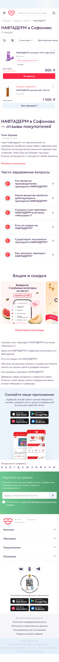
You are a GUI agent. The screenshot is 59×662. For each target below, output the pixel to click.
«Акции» (44, 367)
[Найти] (54, 13)
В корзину (29, 76)
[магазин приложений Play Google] (39, 414)
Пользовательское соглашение (29, 630)
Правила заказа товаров (29, 633)
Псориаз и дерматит (26, 86)
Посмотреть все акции (29, 330)
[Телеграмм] (38, 569)
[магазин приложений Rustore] (39, 421)
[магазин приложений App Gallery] (19, 421)
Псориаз (20, 94)
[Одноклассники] (29, 569)
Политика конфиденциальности (29, 622)
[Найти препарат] (37, 13)
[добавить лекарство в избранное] (53, 51)
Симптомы (24, 40)
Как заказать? (29, 105)
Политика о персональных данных (29, 626)
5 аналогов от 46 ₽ (28, 60)
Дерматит (20, 56)
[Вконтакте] (20, 569)
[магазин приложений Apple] (19, 414)
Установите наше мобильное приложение (29, 595)
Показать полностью (13, 163)
